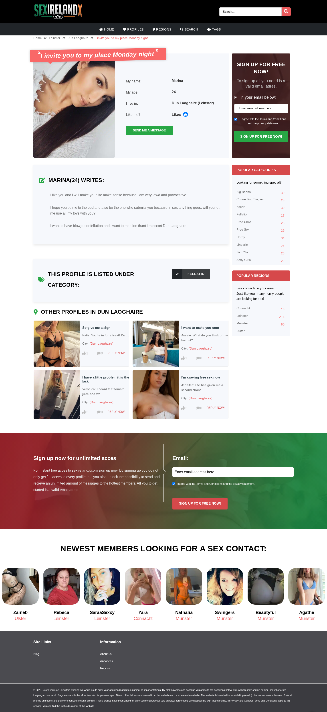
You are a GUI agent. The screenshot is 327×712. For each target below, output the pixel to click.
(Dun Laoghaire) (101, 343)
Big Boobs (260, 192)
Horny (260, 237)
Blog (36, 654)
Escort (260, 207)
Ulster (260, 331)
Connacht (260, 308)
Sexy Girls (260, 260)
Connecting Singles (260, 199)
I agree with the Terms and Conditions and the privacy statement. (263, 121)
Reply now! (116, 353)
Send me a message (149, 130)
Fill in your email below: (255, 97)
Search (191, 29)
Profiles (134, 29)
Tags (216, 29)
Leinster (54, 38)
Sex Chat (260, 252)
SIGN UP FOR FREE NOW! (261, 136)
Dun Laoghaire (77, 38)
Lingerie (260, 245)
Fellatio (196, 274)
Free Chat (260, 222)
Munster (260, 323)
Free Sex (260, 230)
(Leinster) (206, 103)
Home (108, 29)
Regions (163, 29)
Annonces (106, 661)
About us (106, 654)
